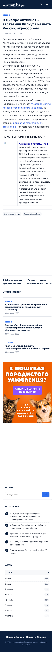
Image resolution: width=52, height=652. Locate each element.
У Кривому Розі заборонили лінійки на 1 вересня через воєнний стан (29, 526)
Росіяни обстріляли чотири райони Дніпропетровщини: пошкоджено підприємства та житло (24, 327)
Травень (26, 600)
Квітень (26, 594)
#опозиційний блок (32, 214)
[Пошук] (40, 4)
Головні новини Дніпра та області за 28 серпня (28, 551)
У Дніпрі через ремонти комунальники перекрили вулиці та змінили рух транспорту (26, 307)
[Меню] (46, 4)
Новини (6, 15)
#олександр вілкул (12, 214)
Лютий (26, 584)
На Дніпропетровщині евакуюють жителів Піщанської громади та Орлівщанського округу (26, 516)
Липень (26, 610)
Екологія (9, 343)
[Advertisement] (26, 245)
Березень (26, 589)
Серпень (26, 616)
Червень (26, 605)
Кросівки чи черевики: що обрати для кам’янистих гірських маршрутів (28, 535)
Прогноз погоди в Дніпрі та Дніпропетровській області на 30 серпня (27, 347)
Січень (26, 579)
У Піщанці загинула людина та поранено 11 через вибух (29, 543)
